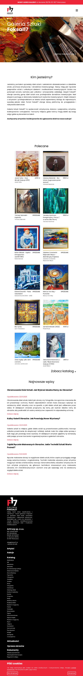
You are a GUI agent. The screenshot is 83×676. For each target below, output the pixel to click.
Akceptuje (71, 673)
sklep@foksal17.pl (12, 542)
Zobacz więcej (12, 414)
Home (10, 18)
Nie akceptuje (12, 673)
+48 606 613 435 (12, 544)
